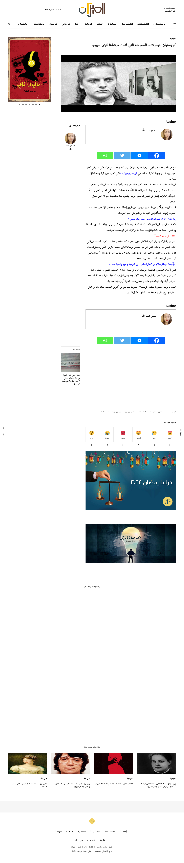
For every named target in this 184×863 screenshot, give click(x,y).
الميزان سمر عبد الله (156, 412)
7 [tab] (19, 104)
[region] (131, 544)
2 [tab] (36, 104)
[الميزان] (91, 10)
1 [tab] (39, 104)
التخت (69, 832)
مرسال (79, 840)
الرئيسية (124, 832)
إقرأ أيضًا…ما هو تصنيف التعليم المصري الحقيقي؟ (152, 218)
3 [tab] (33, 104)
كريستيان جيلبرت (116, 412)
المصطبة (110, 832)
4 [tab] (29, 104)
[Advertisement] (131, 375)
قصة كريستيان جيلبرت (130, 412)
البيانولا (81, 832)
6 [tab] (23, 104)
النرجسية (131, 270)
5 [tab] (26, 104)
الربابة (173, 39)
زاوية (102, 840)
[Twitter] (122, 155)
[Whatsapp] (105, 155)
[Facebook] (156, 155)
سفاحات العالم (143, 412)
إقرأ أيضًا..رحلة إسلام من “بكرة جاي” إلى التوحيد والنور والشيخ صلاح (142, 264)
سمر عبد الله (149, 131)
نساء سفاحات (105, 412)
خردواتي (91, 840)
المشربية (95, 832)
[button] (131, 544)
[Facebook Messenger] (139, 155)
